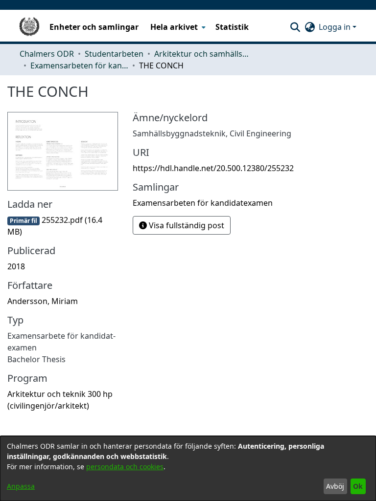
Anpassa (21, 486)
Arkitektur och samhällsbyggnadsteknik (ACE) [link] (203, 53)
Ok (358, 486)
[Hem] (29, 27)
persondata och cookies (125, 466)
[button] (295, 27)
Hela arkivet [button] (174, 27)
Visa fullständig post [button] (185, 225)
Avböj (335, 486)
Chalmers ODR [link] (47, 53)
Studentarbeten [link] (114, 53)
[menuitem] (177, 27)
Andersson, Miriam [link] (42, 301)
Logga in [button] (335, 27)
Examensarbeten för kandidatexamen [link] (79, 65)
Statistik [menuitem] (232, 27)
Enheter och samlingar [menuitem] (94, 27)
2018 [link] (16, 266)
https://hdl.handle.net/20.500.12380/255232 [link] (213, 168)
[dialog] (188, 468)
